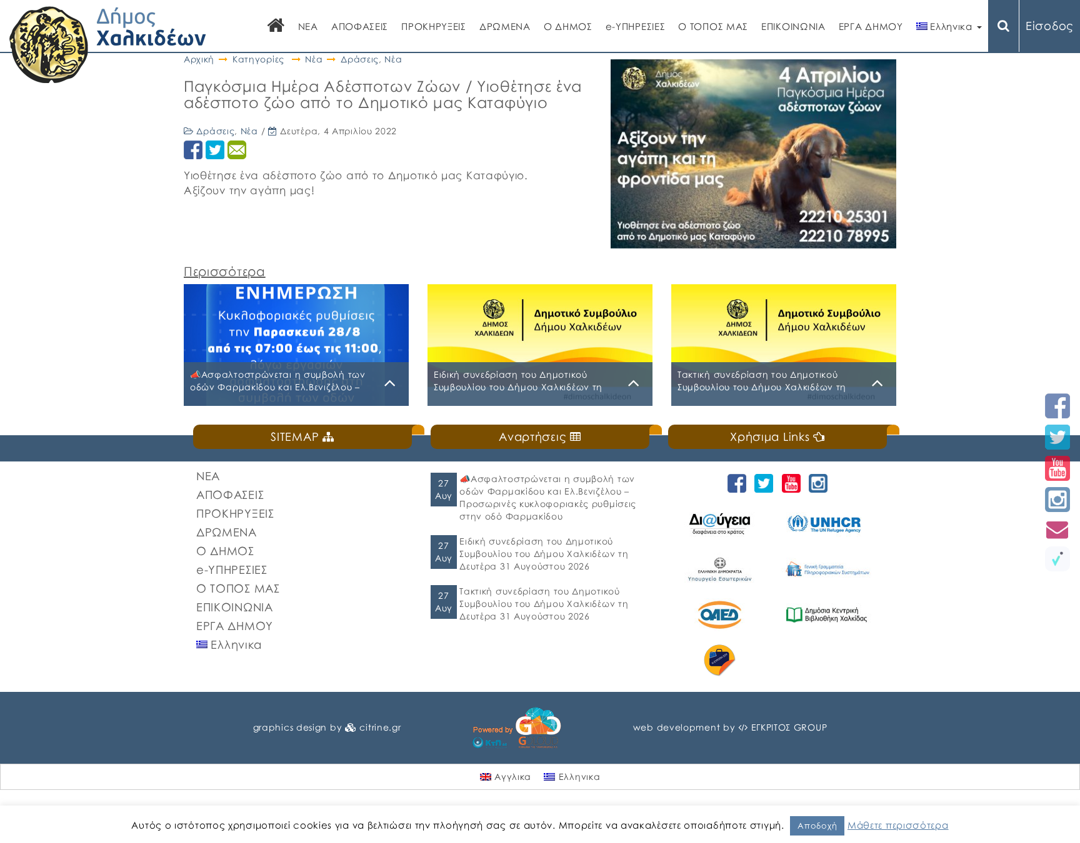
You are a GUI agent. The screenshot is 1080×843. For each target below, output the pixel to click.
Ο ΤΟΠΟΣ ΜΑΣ (713, 26)
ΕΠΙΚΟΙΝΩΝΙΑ (793, 26)
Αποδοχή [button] (817, 826)
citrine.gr (380, 727)
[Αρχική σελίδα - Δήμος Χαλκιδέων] (107, 43)
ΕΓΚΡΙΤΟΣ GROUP (789, 727)
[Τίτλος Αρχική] (276, 26)
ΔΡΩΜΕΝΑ (505, 26)
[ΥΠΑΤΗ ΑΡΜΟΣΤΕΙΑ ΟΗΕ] (828, 523)
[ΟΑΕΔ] (721, 614)
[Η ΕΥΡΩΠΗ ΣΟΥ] (721, 660)
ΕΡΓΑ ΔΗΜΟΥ (871, 26)
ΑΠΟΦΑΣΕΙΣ (359, 26)
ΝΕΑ (308, 26)
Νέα (313, 59)
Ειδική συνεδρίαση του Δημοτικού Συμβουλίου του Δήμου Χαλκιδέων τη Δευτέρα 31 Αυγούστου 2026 (543, 553)
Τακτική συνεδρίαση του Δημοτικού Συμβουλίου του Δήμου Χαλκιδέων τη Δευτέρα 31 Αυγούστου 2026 (543, 603)
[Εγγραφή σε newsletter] (1057, 529)
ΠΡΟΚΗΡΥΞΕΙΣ (433, 26)
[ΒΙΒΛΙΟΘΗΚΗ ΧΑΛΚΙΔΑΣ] (828, 614)
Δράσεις (360, 59)
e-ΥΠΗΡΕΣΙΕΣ (636, 26)
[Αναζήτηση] (1003, 26)
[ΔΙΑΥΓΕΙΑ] (721, 523)
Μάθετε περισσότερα (898, 825)
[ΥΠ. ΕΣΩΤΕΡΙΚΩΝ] (721, 569)
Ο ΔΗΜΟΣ (568, 26)
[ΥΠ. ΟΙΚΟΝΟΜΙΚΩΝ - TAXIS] (828, 569)
